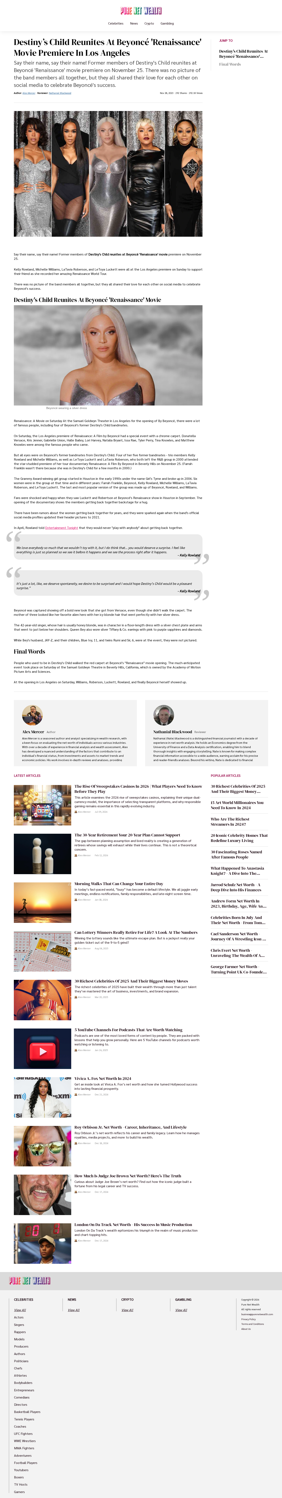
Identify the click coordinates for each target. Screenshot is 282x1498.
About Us (246, 1329)
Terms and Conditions (252, 1324)
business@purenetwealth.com (257, 1314)
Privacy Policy (248, 1319)
